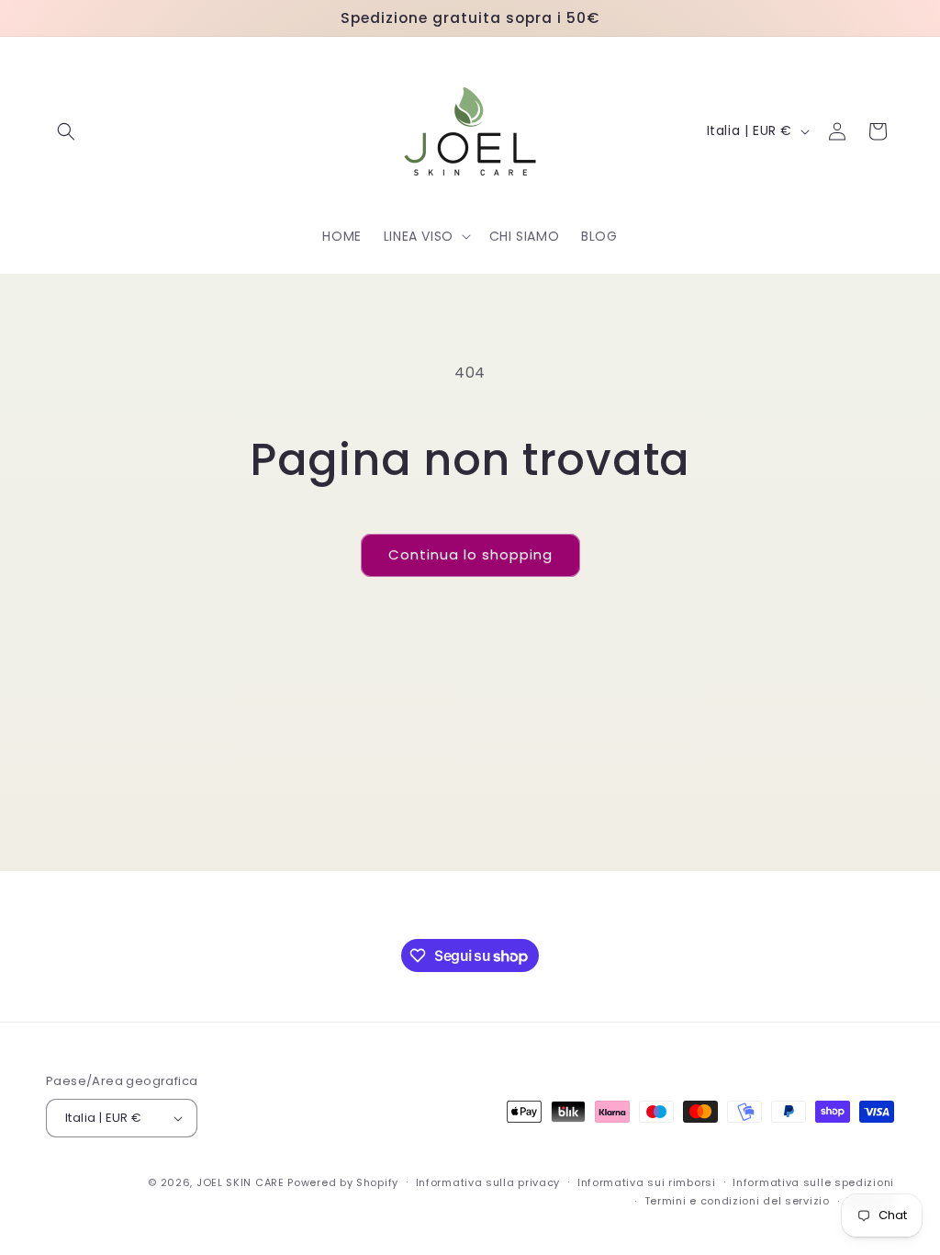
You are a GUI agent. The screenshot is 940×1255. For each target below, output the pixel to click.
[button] (66, 131)
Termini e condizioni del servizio (737, 1200)
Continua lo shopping (470, 554)
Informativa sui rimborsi (646, 1182)
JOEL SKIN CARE (240, 1182)
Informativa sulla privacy (488, 1182)
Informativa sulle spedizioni (813, 1182)
